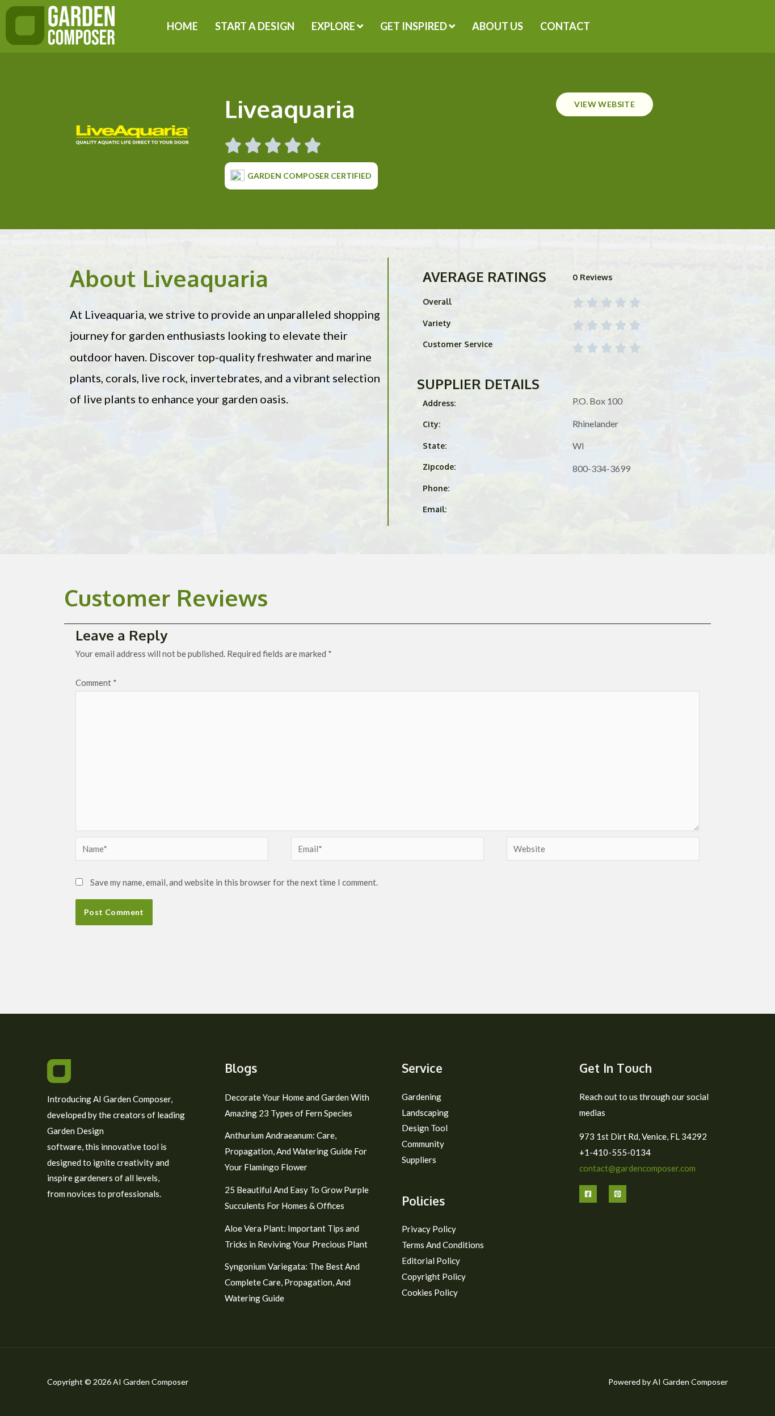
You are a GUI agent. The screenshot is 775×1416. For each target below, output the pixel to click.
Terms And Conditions (443, 1245)
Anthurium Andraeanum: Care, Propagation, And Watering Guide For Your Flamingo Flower (296, 1151)
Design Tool (425, 1128)
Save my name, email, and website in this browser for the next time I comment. (234, 882)
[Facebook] (588, 1194)
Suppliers (419, 1159)
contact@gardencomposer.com (637, 1168)
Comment (96, 682)
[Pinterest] (617, 1194)
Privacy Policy (429, 1229)
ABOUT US (497, 26)
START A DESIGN (254, 26)
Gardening (421, 1097)
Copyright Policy (434, 1276)
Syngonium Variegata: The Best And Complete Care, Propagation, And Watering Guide (292, 1282)
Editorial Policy (431, 1260)
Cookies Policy (430, 1292)
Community (423, 1144)
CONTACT (565, 26)
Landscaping (425, 1112)
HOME (182, 26)
